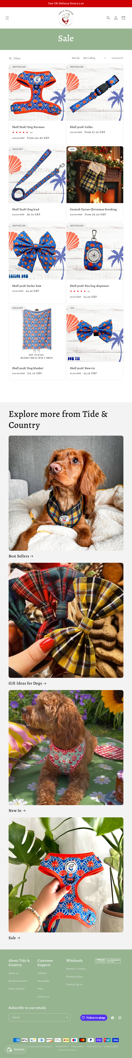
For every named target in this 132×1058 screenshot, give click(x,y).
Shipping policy (111, 1046)
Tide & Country (27, 1046)
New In (15, 810)
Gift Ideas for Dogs (25, 683)
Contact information (68, 1050)
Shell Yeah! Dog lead (25, 209)
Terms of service (94, 1046)
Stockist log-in (74, 984)
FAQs (40, 988)
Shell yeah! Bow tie (82, 368)
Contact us (43, 996)
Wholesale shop (74, 976)
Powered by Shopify (43, 1046)
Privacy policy (77, 1046)
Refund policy (62, 1046)
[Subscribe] (66, 1017)
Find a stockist (17, 988)
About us (13, 973)
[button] (7, 18)
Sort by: (76, 58)
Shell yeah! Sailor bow (26, 286)
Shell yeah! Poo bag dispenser (89, 286)
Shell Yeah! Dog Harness (28, 127)
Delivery (41, 973)
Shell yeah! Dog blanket (27, 368)
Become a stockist (76, 968)
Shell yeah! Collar (81, 127)
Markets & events (18, 981)
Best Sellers (19, 556)
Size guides (43, 981)
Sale (12, 937)
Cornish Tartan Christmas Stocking (93, 209)
